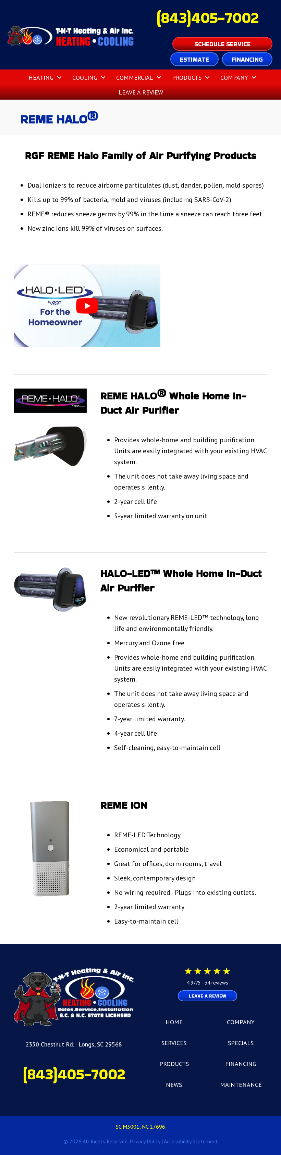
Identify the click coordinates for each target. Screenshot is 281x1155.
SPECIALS (241, 1043)
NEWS (174, 1085)
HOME (174, 1022)
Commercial (134, 77)
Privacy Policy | (147, 1141)
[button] (59, 77)
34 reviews (216, 982)
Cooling (84, 77)
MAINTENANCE (241, 1085)
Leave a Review (141, 92)
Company (234, 77)
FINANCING (240, 1064)
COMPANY (241, 1022)
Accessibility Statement (191, 1141)
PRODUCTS (174, 1064)
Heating (40, 77)
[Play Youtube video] (87, 306)
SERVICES (173, 1043)
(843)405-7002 (207, 17)
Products (186, 77)
